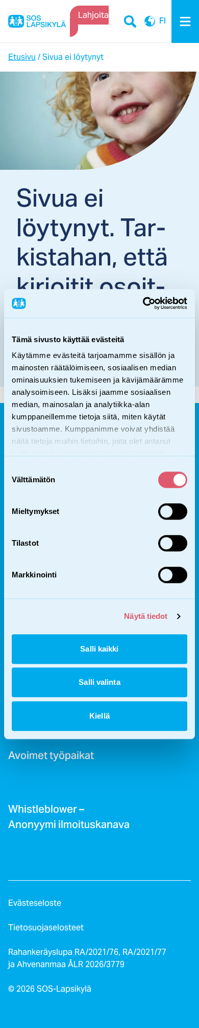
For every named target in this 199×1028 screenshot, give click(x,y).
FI (149, 21)
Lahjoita (93, 15)
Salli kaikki (99, 648)
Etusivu (22, 57)
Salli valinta (99, 682)
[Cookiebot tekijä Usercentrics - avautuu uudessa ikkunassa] (143, 303)
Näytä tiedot (145, 616)
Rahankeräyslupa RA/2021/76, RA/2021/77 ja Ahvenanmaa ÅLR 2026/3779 (87, 958)
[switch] (172, 511)
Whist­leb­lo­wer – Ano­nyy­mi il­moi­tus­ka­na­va (69, 820)
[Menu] (185, 21)
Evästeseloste (34, 903)
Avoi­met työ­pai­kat (51, 758)
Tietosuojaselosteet (46, 927)
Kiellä (99, 715)
